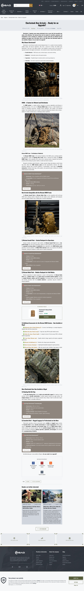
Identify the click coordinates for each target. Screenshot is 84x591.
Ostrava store (51, 559)
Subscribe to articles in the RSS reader (51, 466)
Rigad (2, 17)
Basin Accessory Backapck (31, 345)
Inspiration (71, 1)
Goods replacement (39, 560)
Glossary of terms (66, 560)
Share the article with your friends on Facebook (33, 467)
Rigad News (33, 28)
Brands (27, 481)
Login (64, 5)
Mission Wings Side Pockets (31, 347)
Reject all (76, 585)
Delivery (37, 557)
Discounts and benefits (55, 1)
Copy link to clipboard (42, 474)
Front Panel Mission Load (31, 338)
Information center (64, 1)
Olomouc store (51, 557)
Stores (42, 1)
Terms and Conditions (53, 560)
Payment (37, 559)
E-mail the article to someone (42, 466)
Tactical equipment (36, 481)
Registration (69, 5)
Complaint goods (39, 562)
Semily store (51, 555)
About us (50, 562)
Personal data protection (67, 562)
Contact (50, 564)
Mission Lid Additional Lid (31, 342)
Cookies (64, 564)
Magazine (76, 1)
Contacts (80, 1)
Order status (47, 1)
